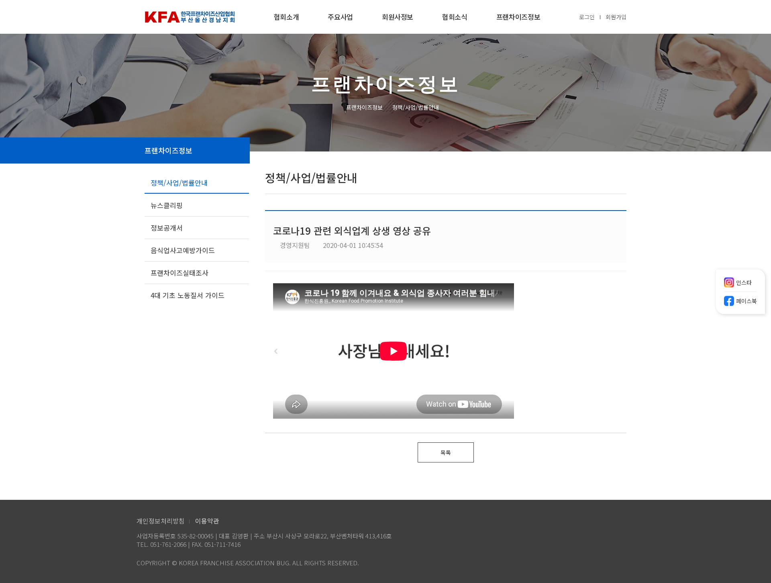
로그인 (587, 17)
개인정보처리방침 (161, 521)
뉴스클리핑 (167, 205)
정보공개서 (167, 228)
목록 (446, 452)
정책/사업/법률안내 (179, 183)
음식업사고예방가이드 (183, 250)
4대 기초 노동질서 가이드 (187, 295)
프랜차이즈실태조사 (179, 273)
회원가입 (616, 17)
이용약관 (207, 521)
